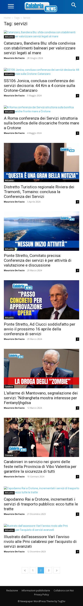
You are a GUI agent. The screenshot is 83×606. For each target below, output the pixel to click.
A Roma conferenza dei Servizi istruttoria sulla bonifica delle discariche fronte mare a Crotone (41, 123)
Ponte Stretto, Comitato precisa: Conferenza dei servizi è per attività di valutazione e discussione (37, 260)
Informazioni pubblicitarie (36, 590)
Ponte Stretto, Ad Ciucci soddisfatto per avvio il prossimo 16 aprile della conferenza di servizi (39, 329)
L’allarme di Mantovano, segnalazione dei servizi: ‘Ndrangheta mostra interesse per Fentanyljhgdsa (41, 398)
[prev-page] (25, 570)
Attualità (9, 36)
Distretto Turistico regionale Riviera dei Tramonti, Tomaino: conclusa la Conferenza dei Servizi (39, 192)
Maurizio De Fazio (14, 58)
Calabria (9, 386)
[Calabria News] (41, 7)
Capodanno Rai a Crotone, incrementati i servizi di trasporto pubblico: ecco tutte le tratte (41, 504)
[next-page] (56, 570)
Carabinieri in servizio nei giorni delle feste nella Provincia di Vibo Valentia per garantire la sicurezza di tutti (40, 466)
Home (7, 17)
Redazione (12, 590)
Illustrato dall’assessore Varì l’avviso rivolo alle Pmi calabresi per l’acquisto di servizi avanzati (40, 541)
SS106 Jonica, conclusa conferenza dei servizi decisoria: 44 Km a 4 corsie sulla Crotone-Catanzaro (39, 85)
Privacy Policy (41, 594)
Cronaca (9, 455)
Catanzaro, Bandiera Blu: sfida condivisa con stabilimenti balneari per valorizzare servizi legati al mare (39, 48)
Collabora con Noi (64, 590)
